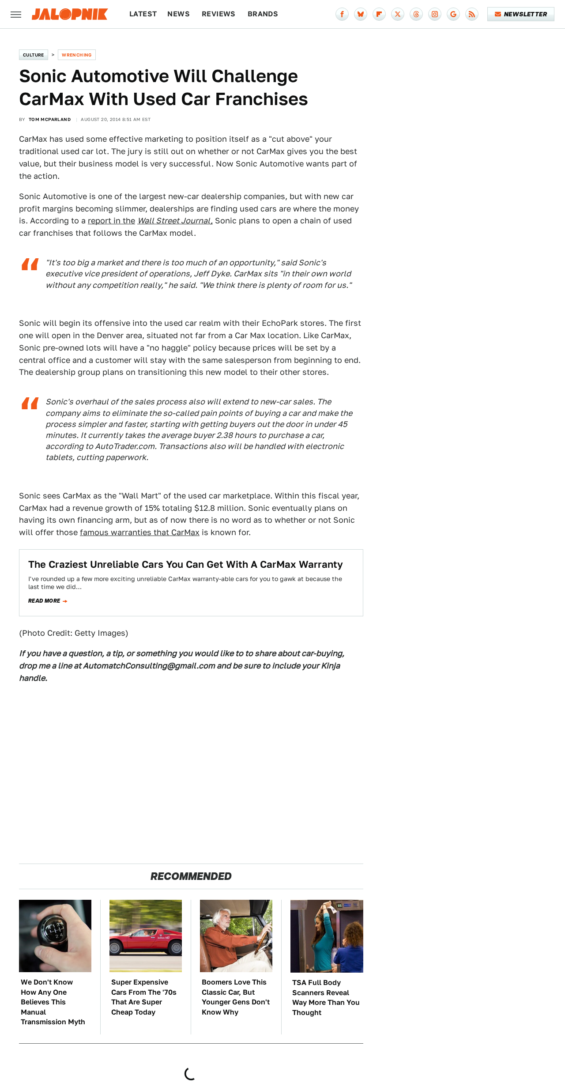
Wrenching (77, 54)
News (178, 14)
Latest (143, 14)
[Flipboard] (379, 14)
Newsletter (525, 14)
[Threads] (416, 14)
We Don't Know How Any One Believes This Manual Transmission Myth (53, 1002)
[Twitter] (397, 14)
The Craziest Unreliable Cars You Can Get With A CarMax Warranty (185, 564)
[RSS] (471, 14)
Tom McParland (50, 119)
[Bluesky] (360, 14)
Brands (263, 14)
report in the (111, 220)
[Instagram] (434, 14)
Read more (44, 601)
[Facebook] (342, 14)
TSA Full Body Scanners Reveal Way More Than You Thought (326, 997)
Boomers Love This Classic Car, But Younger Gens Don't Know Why (236, 997)
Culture (33, 54)
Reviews (219, 14)
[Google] (453, 14)
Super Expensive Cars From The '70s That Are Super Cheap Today (144, 997)
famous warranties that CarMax (140, 532)
